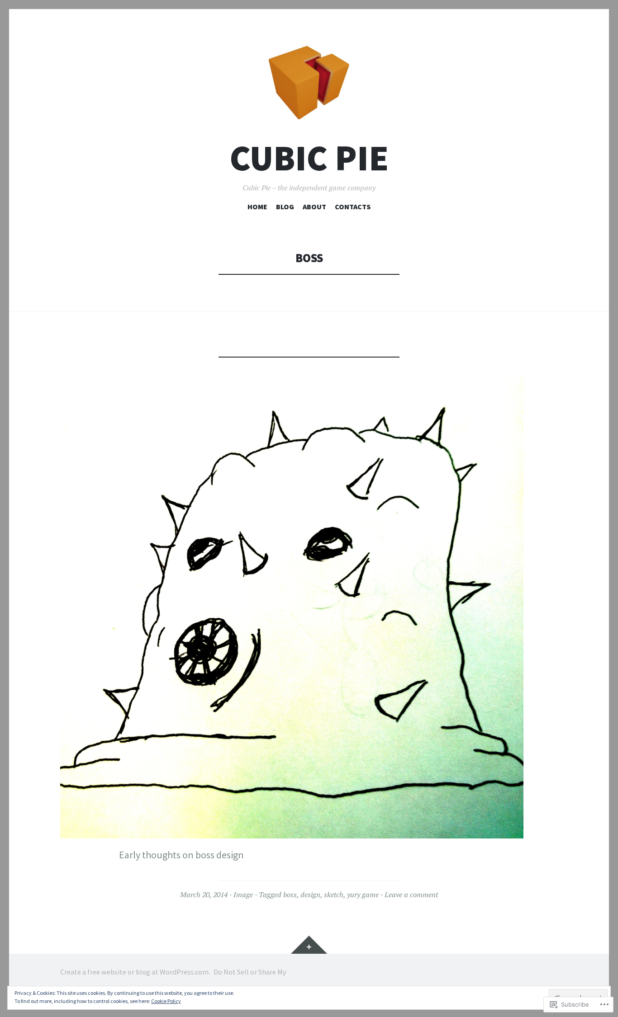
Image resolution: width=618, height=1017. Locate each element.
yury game (363, 894)
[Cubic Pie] (309, 82)
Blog (285, 206)
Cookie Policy (166, 1001)
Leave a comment (411, 894)
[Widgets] (309, 945)
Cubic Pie (309, 158)
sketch (333, 894)
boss (290, 894)
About (314, 206)
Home (257, 206)
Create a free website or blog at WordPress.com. (135, 971)
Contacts (353, 206)
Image (243, 894)
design (310, 894)
